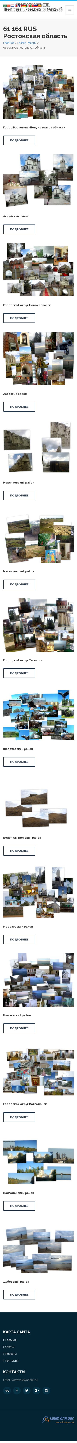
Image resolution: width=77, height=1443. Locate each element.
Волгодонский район (18, 1193)
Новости (11, 1353)
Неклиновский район (18, 482)
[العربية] (5, 5)
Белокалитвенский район (22, 837)
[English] (17, 5)
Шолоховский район (18, 749)
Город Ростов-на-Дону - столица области (34, 127)
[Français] (20, 5)
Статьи (10, 1346)
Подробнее (19, 140)
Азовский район (15, 393)
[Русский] (36, 5)
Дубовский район (16, 1281)
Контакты (11, 1360)
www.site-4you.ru (65, 1421)
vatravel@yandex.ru (25, 1379)
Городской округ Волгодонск (25, 1104)
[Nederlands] (13, 5)
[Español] (40, 5)
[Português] (32, 5)
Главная (8, 42)
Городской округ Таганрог (23, 660)
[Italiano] (28, 5)
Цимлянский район (17, 1015)
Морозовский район (18, 926)
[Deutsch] (24, 5)
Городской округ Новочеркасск (27, 305)
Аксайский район (15, 216)
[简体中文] (9, 5)
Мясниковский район (18, 571)
